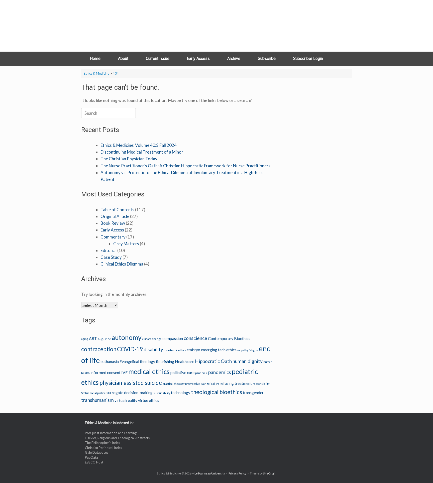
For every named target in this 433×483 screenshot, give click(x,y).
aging (84, 338)
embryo (193, 349)
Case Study (111, 257)
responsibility (261, 383)
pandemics (219, 372)
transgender (253, 392)
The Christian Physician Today (128, 158)
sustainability (161, 393)
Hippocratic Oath (213, 361)
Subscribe (267, 58)
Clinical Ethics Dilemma (121, 264)
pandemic (201, 373)
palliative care (182, 372)
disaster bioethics (175, 350)
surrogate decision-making (129, 392)
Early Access (198, 58)
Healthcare (184, 361)
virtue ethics (148, 400)
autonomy (127, 337)
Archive (233, 58)
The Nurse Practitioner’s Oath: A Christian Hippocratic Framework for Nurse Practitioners (185, 165)
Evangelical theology (137, 361)
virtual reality (126, 400)
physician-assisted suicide (130, 382)
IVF (124, 372)
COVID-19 (130, 349)
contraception (98, 349)
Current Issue (157, 58)
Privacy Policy (237, 473)
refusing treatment (236, 383)
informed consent (105, 372)
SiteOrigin (269, 473)
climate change (152, 338)
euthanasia (109, 361)
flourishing (165, 361)
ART (93, 338)
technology (180, 392)
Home (95, 58)
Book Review (112, 223)
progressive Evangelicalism (202, 383)
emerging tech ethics (219, 349)
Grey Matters (126, 243)
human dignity (248, 361)
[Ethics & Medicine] (112, 25)
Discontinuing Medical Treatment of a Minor (141, 152)
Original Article (114, 216)
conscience (195, 338)
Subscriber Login (308, 58)
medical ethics (149, 372)
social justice (98, 393)
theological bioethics (216, 392)
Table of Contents (117, 209)
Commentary (113, 236)
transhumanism (97, 400)
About (123, 58)
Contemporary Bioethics (229, 338)
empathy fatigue (247, 350)
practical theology (173, 383)
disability (153, 349)
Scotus (85, 393)
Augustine (104, 338)
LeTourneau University (209, 473)
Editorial (108, 250)
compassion (172, 338)
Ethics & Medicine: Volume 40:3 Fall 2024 (138, 145)
